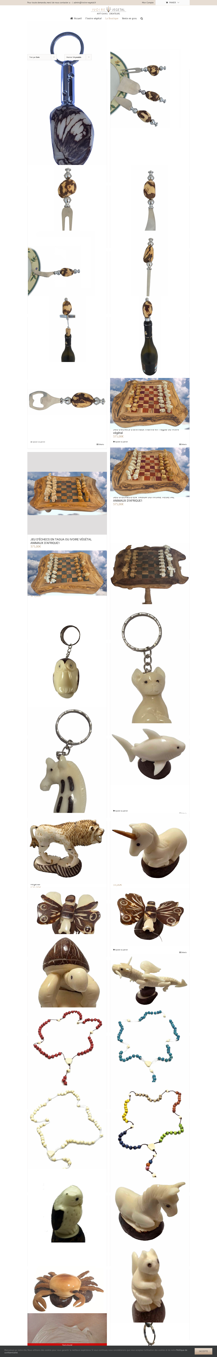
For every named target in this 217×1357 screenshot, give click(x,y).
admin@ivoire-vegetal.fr (85, 2)
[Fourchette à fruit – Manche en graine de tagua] (67, 205)
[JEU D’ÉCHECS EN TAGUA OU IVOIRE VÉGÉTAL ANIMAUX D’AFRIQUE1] (67, 493)
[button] (142, 18)
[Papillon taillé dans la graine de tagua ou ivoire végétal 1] (150, 917)
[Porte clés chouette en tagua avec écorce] (67, 662)
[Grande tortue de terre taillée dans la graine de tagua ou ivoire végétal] (67, 984)
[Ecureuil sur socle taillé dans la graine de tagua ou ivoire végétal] (150, 1291)
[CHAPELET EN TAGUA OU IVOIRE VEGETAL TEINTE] (67, 1062)
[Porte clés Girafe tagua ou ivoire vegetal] (67, 768)
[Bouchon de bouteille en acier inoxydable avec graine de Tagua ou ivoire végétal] (150, 336)
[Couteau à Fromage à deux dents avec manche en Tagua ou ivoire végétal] (67, 270)
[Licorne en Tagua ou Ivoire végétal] (150, 848)
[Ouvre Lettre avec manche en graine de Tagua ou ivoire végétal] (150, 270)
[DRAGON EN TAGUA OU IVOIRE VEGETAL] (150, 981)
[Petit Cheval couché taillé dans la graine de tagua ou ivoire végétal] (150, 1212)
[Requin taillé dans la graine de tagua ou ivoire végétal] (150, 754)
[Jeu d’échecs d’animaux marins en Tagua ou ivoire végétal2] (67, 573)
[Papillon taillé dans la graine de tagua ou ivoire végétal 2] (67, 918)
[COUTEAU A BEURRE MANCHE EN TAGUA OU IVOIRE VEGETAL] (150, 205)
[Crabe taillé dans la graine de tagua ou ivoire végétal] (67, 1294)
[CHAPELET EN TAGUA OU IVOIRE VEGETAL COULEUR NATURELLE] (67, 1137)
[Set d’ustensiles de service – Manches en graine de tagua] (150, 88)
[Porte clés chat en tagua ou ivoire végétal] (150, 678)
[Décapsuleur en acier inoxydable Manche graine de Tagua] (67, 402)
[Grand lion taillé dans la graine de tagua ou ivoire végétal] (67, 848)
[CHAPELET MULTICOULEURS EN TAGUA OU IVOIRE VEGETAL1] (150, 1140)
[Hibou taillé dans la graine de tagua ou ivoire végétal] (67, 1220)
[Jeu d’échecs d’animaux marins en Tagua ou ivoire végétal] (150, 404)
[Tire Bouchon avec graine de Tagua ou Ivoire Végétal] (67, 336)
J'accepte (203, 1351)
